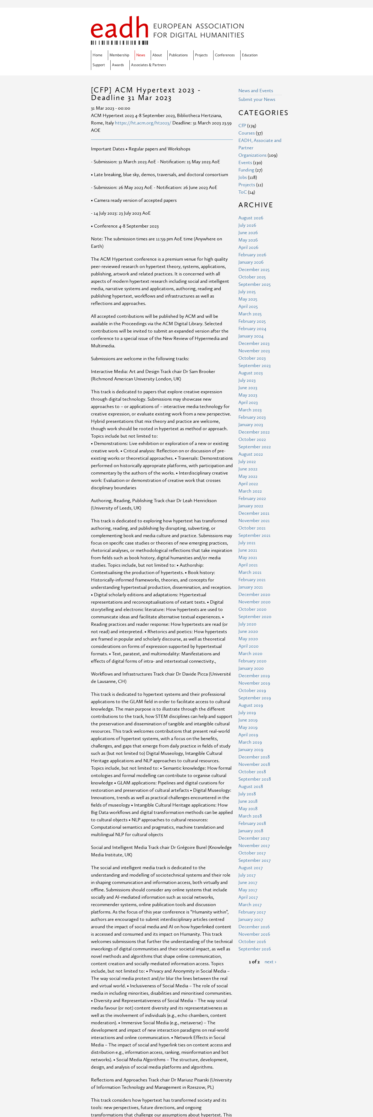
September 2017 (254, 860)
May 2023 (247, 395)
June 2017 (247, 882)
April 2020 (248, 646)
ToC (242, 192)
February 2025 (252, 321)
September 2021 (254, 535)
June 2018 (247, 801)
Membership (119, 55)
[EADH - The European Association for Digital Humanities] (167, 41)
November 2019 (254, 683)
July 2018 (247, 794)
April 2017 (248, 897)
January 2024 (251, 336)
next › (270, 962)
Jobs (242, 177)
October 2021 (252, 528)
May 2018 (247, 808)
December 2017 (254, 838)
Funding (246, 170)
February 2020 (252, 661)
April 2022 (248, 484)
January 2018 (250, 831)
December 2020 (254, 594)
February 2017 (252, 912)
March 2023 (250, 410)
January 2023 (250, 424)
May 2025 (247, 299)
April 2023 (248, 402)
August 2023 (250, 373)
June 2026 (248, 232)
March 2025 (250, 314)
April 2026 (248, 247)
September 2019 (254, 698)
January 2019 (250, 749)
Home (97, 55)
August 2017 (250, 868)
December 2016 (254, 927)
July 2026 (247, 225)
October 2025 (252, 277)
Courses (246, 133)
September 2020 (254, 616)
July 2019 (247, 712)
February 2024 (252, 328)
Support (99, 65)
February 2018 (252, 823)
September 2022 (254, 447)
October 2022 (252, 439)
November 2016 (254, 934)
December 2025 (254, 269)
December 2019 (254, 676)
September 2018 (254, 779)
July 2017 (247, 875)
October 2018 (252, 772)
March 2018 (250, 816)
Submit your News (256, 99)
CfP (242, 126)
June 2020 (248, 631)
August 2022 (250, 454)
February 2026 (252, 255)
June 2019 (247, 720)
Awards (118, 65)
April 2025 (248, 306)
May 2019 (247, 727)
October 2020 (252, 609)
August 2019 (250, 705)
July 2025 (247, 292)
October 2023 (252, 358)
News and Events (255, 91)
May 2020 (248, 639)
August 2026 (250, 218)
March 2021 (250, 572)
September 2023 (254, 365)
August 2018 (250, 786)
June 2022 (247, 469)
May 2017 (247, 890)
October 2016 (252, 941)
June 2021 (247, 550)
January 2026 (251, 262)
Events (245, 162)
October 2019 (252, 690)
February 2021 (252, 580)
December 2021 (254, 513)
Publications (178, 55)
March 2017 (250, 904)
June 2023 (247, 388)
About (157, 55)
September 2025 (254, 284)
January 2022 (250, 506)
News (140, 55)
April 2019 (248, 735)
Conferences (225, 55)
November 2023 (254, 351)
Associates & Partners (148, 65)
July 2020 (247, 624)
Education (249, 55)
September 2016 (254, 949)
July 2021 (247, 543)
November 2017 (254, 845)
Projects (201, 55)
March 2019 (250, 742)
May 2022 (247, 476)
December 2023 (254, 343)
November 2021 (254, 520)
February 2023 (252, 417)
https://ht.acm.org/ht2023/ (143, 123)
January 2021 (250, 587)
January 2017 (250, 919)
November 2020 (254, 602)
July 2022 (247, 461)
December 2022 (254, 432)
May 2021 (247, 557)
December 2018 (254, 757)
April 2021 (248, 565)
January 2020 (251, 668)
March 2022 (250, 491)
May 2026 (248, 240)
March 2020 (250, 653)
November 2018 (254, 764)
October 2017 (252, 853)
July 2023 (247, 380)
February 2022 (252, 498)
